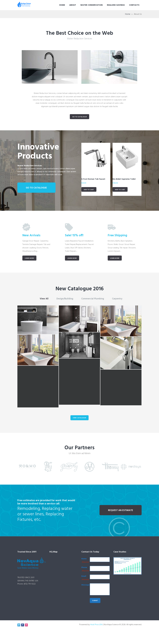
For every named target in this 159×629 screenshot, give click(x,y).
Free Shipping (117, 235)
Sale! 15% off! (74, 235)
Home (62, 5)
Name (85, 560)
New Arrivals (31, 235)
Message (85, 585)
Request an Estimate (120, 510)
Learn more (29, 258)
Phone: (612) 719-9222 (26, 584)
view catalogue (79, 418)
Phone (85, 569)
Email (85, 578)
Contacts (134, 5)
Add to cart (89, 189)
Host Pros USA (96, 624)
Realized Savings (116, 5)
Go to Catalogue (79, 117)
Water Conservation (91, 5)
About (72, 5)
